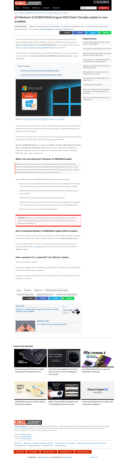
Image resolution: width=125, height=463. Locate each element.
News (17, 8)
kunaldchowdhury (26, 436)
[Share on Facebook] (79, 34)
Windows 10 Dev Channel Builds (65, 443)
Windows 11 (18, 443)
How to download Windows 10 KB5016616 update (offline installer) (41, 75)
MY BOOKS (33, 452)
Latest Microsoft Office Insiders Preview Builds (91, 443)
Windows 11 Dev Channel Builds (43, 443)
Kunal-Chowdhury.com (44, 457)
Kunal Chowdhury (66, 457)
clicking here (40, 246)
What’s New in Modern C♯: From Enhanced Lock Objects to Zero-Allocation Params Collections (96, 91)
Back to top (94, 457)
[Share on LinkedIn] (92, 34)
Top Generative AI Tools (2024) (92, 84)
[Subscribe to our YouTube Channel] (104, 3)
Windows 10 (38, 290)
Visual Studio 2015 (60, 445)
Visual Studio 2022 (20, 445)
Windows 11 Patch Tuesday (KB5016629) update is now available (44, 119)
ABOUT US (20, 452)
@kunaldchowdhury (25, 434)
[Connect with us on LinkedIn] (101, 3)
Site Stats (26, 8)
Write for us (36, 8)
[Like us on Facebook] (98, 3)
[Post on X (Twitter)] (65, 34)
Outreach (46, 8)
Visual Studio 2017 (47, 445)
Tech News (27, 290)
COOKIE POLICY (66, 452)
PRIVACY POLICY (48, 452)
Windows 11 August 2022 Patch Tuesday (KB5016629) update (35, 47)
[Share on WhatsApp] (105, 34)
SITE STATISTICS (83, 452)
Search (103, 8)
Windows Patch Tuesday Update (67, 294)
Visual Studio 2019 (33, 445)
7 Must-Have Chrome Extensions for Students (97, 48)
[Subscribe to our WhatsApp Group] (108, 3)
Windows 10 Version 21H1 (25, 294)
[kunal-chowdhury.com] (28, 5)
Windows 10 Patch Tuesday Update (56, 290)
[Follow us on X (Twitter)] (95, 3)
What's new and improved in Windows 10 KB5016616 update (40, 70)
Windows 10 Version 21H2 (45, 294)
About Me (56, 8)
